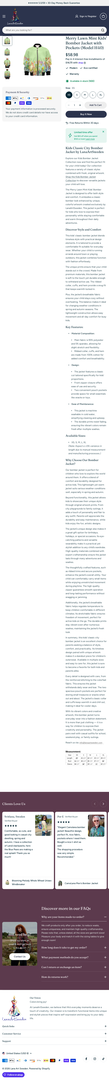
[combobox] (54, 30)
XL (100, 94)
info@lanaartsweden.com (90, 742)
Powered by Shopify (39, 1068)
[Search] (102, 30)
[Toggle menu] (4, 16)
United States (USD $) (17, 1053)
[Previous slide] (94, 803)
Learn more (90, 139)
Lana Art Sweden (19, 1068)
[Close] (103, 131)
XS (69, 94)
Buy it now (86, 114)
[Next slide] (103, 803)
